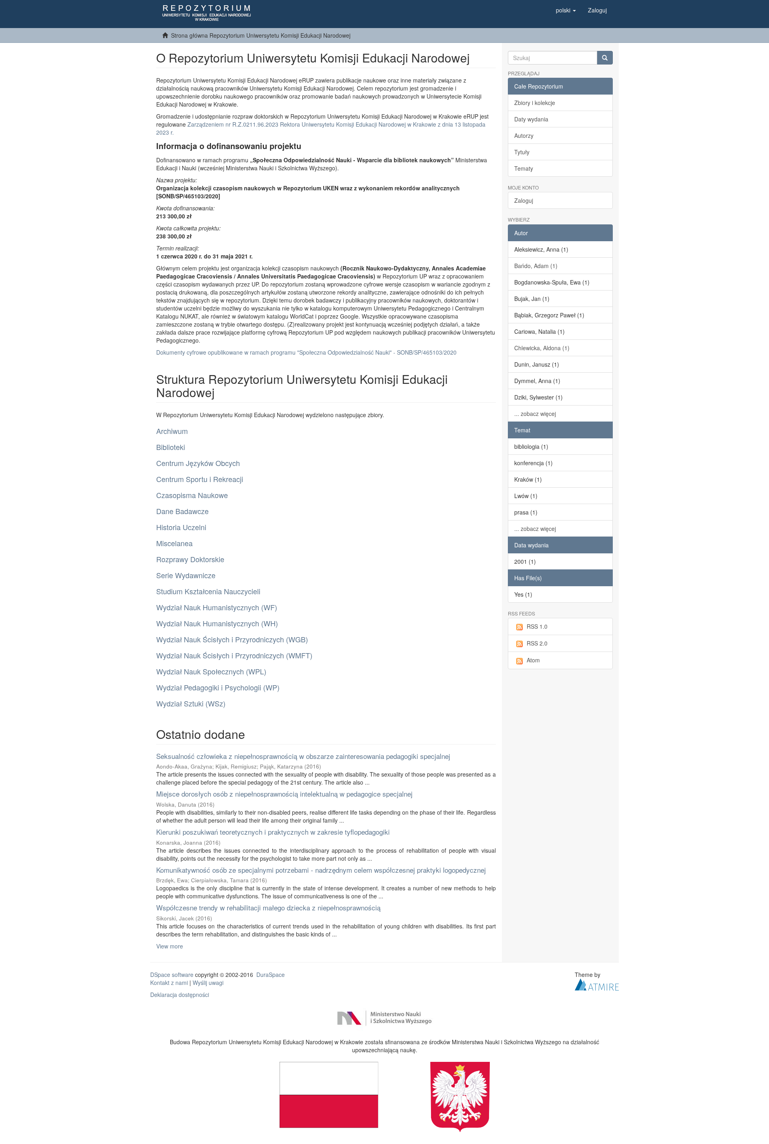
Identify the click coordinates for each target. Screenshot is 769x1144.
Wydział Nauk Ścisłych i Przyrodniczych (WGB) (232, 639)
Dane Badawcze (182, 511)
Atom (533, 660)
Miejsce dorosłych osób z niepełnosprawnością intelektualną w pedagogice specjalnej (284, 794)
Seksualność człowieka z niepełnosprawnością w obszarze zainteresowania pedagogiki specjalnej (303, 756)
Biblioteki (170, 447)
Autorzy (523, 135)
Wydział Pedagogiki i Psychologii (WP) (218, 687)
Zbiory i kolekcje (534, 103)
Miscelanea (174, 543)
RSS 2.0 (537, 643)
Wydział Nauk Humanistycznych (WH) (217, 623)
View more (169, 946)
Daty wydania (531, 119)
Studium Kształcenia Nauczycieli (208, 591)
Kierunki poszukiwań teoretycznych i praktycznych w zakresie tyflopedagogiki (273, 832)
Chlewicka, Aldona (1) (542, 348)
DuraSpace (270, 974)
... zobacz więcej (535, 414)
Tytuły (521, 152)
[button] (566, 10)
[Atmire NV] (597, 984)
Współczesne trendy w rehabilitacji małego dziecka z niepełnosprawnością (268, 907)
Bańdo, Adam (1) (536, 266)
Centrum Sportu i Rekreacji (199, 479)
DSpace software (171, 974)
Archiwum (172, 431)
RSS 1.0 (537, 626)
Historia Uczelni (181, 527)
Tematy (523, 168)
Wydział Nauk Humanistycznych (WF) (216, 607)
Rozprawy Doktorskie (190, 559)
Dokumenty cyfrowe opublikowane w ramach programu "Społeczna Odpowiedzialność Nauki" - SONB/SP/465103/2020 (306, 352)
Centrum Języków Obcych (198, 463)
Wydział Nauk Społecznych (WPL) (211, 671)
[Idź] (605, 58)
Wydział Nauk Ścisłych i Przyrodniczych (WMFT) (234, 655)
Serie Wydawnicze (185, 575)
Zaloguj (523, 200)
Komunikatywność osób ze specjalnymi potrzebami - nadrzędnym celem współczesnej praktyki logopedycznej (321, 870)
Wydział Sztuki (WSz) (190, 703)
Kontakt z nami (169, 983)
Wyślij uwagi (208, 983)
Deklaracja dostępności (179, 995)
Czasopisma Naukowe (192, 495)
